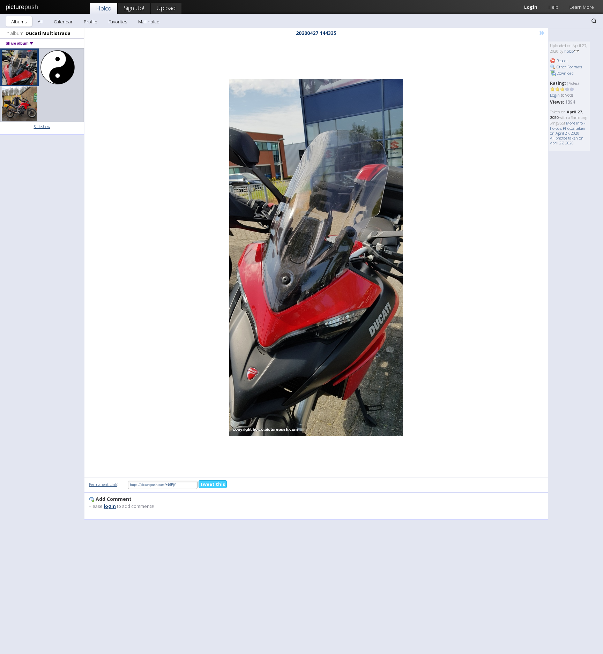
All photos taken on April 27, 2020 (566, 140)
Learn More (582, 7)
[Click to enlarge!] (316, 257)
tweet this (212, 484)
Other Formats (569, 66)
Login (530, 7)
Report (562, 60)
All (40, 21)
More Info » (576, 123)
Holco (103, 8)
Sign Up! (134, 8)
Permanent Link (103, 484)
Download (565, 73)
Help (553, 7)
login (110, 506)
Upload (166, 8)
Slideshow (42, 126)
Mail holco (148, 21)
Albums (19, 21)
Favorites (118, 21)
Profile (90, 21)
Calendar (63, 21)
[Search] (594, 21)
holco (569, 51)
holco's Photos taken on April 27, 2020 (567, 131)
